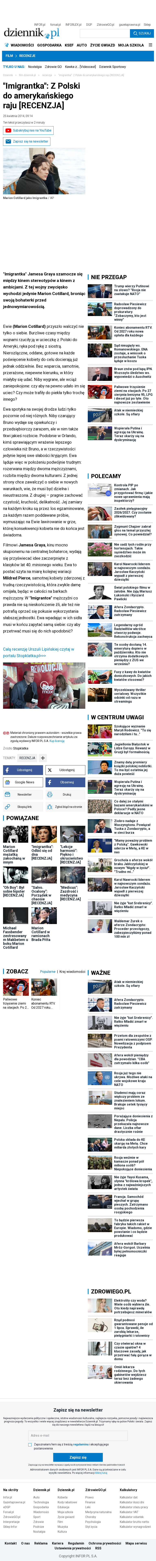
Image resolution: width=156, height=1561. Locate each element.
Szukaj (145, 33)
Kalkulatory (128, 1490)
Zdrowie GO (53, 67)
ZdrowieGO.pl (105, 24)
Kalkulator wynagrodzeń (135, 1526)
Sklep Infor (10, 1526)
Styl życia (91, 1526)
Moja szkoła (65, 1512)
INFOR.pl (39, 24)
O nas (25, 1543)
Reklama (41, 1543)
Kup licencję (57, 741)
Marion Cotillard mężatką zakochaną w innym (14, 854)
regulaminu (81, 1444)
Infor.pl (7, 1497)
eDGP (6, 1507)
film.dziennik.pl (27, 75)
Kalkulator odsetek (132, 1517)
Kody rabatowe (67, 1502)
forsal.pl (55, 24)
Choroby (90, 1517)
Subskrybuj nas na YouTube (32, 130)
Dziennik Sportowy (112, 67)
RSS (98, 1548)
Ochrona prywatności (105, 1543)
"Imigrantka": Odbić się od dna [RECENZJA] (42, 852)
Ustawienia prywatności (73, 1548)
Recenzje (27, 56)
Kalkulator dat (129, 1497)
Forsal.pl (8, 1512)
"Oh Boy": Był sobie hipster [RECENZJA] (14, 891)
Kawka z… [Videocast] (80, 67)
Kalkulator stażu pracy (134, 1507)
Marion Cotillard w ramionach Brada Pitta (40, 934)
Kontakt (11, 1543)
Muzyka (63, 1526)
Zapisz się (78, 1457)
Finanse (90, 1502)
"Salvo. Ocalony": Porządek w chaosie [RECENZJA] (41, 895)
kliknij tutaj (101, 1472)
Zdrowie (38, 1521)
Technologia (41, 1502)
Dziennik (8, 75)
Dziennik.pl (41, 1490)
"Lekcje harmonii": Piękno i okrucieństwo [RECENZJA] (71, 854)
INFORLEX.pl (73, 24)
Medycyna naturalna (98, 1512)
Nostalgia (35, 67)
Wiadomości (41, 1512)
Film (9, 56)
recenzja (27, 758)
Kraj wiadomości (72, 972)
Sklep (147, 24)
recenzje (47, 75)
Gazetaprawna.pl (14, 1502)
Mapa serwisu (136, 1543)
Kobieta (62, 1497)
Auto (36, 1497)
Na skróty (10, 1490)
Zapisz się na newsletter (30, 141)
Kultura (62, 1531)
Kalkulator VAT (129, 1512)
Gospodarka (41, 1507)
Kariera (57, 1543)
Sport (36, 1517)
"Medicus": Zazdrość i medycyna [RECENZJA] (70, 893)
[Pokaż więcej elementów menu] (150, 45)
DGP (89, 24)
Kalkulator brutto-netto (134, 1521)
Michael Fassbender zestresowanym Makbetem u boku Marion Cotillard (15, 937)
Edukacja (63, 1507)
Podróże (38, 1526)
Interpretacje (11, 1521)
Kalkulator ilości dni (132, 1502)
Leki (87, 1507)
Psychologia (93, 1521)
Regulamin (76, 1543)
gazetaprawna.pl (129, 24)
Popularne (47, 972)
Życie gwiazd (66, 1517)
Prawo (89, 1497)
